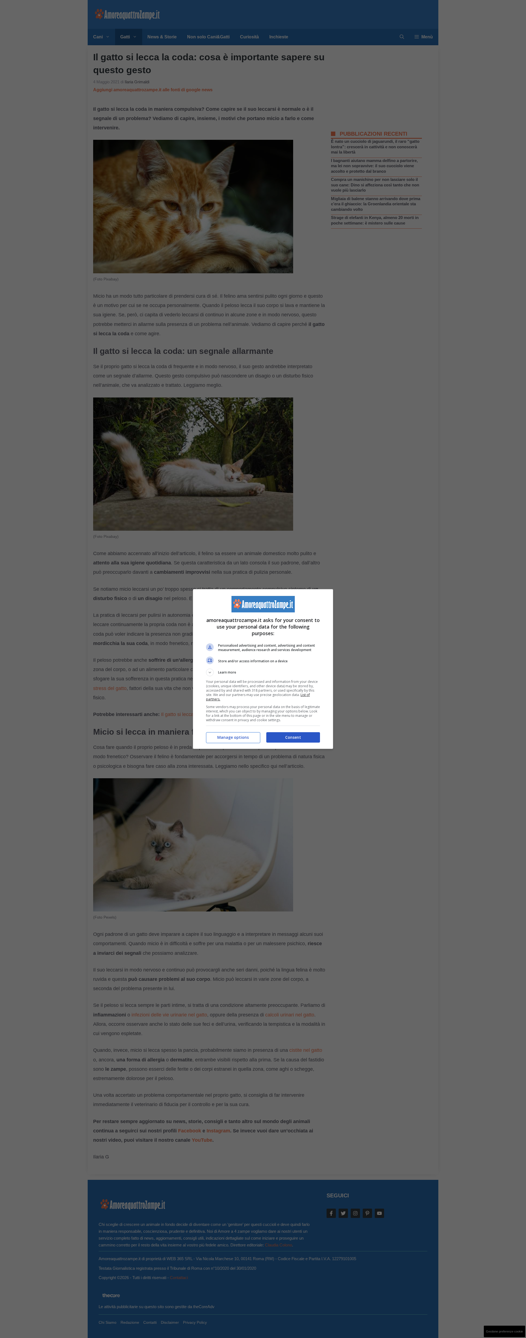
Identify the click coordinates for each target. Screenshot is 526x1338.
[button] (263, 672)
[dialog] (263, 669)
